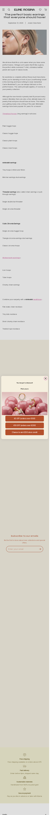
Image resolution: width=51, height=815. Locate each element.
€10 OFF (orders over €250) (24, 425)
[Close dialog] (45, 378)
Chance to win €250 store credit (24, 432)
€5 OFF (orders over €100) (24, 419)
